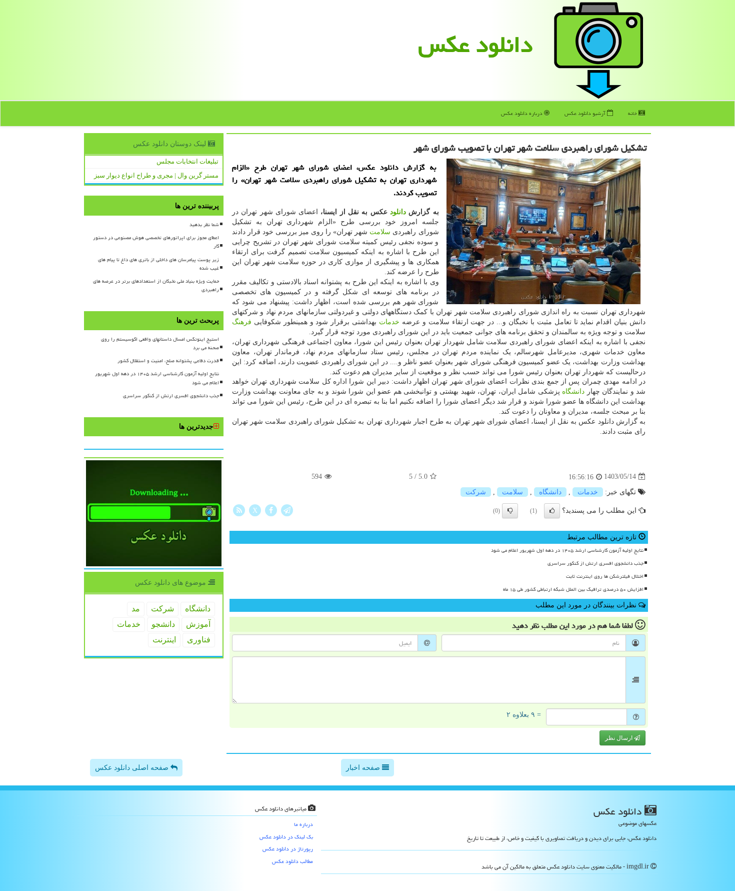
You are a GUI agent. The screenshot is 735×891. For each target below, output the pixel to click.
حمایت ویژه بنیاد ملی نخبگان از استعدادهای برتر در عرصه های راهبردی (156, 285)
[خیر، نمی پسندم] (510, 510)
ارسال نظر (619, 737)
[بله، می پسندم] (552, 510)
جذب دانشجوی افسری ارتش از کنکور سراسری (596, 563)
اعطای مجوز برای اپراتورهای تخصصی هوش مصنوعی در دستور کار (156, 242)
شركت (476, 492)
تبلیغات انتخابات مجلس (187, 161)
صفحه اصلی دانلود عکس (132, 767)
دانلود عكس (475, 44)
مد (136, 608)
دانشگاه (573, 391)
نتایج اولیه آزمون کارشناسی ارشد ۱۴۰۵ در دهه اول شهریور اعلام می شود (567, 550)
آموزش (198, 624)
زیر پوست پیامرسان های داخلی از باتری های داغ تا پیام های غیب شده (158, 264)
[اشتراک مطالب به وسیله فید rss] (239, 509)
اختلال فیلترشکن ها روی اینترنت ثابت (605, 576)
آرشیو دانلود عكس (585, 113)
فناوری (198, 639)
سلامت (380, 232)
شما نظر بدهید (204, 225)
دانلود (398, 212)
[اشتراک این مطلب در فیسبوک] (271, 509)
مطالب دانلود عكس (292, 861)
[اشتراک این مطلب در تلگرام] (287, 509)
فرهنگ (242, 322)
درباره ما (303, 824)
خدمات (389, 322)
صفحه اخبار (364, 767)
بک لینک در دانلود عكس (286, 836)
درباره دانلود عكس (522, 113)
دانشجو (163, 624)
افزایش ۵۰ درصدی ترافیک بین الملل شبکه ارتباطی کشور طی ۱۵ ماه (573, 589)
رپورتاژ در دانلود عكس (287, 848)
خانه (633, 113)
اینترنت (164, 639)
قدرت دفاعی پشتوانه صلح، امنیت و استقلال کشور (168, 361)
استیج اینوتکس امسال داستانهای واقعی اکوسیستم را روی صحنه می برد (160, 343)
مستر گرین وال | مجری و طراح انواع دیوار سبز (156, 175)
